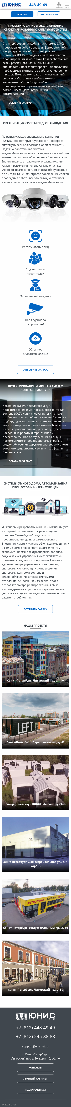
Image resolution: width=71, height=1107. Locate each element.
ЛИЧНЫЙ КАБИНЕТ (35, 1078)
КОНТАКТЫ (35, 1067)
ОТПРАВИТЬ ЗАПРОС (35, 369)
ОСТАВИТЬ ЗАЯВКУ (20, 102)
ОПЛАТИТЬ (22, 14)
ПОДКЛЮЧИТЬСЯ (35, 1089)
